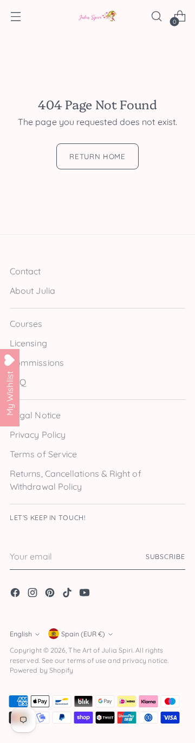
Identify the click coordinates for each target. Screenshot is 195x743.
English (21, 634)
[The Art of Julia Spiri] (97, 16)
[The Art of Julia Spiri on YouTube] (85, 594)
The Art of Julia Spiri (100, 650)
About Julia (32, 290)
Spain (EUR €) (83, 634)
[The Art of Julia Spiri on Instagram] (33, 594)
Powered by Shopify (41, 670)
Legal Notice (35, 415)
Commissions (37, 362)
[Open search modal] (156, 16)
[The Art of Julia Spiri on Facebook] (16, 594)
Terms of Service (43, 454)
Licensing (28, 343)
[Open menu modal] (15, 16)
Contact (25, 271)
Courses (26, 323)
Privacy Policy (38, 434)
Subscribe (165, 557)
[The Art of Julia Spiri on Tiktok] (68, 594)
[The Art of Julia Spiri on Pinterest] (50, 594)
